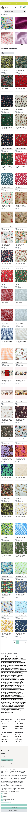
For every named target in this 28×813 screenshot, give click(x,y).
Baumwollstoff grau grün (7, 676)
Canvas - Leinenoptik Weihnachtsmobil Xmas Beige (6, 206)
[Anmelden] (16, 7)
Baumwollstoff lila (17, 688)
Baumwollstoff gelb (16, 672)
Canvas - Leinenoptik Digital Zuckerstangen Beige (21, 206)
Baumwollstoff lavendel (6, 688)
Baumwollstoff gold (5, 673)
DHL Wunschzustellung (8, 799)
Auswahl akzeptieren (14, 810)
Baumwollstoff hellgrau (17, 681)
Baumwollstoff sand (5, 699)
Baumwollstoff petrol (17, 693)
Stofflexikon (4, 766)
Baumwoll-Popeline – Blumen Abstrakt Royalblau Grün (7, 478)
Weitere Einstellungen (6, 802)
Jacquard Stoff (19, 738)
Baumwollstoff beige (6, 661)
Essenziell (5, 793)
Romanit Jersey (19, 728)
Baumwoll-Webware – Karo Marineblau (7, 342)
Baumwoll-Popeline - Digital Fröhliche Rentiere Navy (6, 109)
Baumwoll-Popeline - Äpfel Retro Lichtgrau (7, 575)
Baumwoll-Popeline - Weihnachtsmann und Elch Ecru (21, 128)
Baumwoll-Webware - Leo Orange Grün (7, 498)
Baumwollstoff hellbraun (18, 679)
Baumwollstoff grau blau (16, 675)
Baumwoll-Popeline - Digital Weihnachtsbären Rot (7, 284)
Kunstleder (4, 738)
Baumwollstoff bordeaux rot (20, 665)
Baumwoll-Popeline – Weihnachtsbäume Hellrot (21, 167)
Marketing (5, 796)
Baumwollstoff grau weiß (7, 678)
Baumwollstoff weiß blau (7, 712)
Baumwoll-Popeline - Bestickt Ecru (20, 478)
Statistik (5, 795)
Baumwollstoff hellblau (6, 679)
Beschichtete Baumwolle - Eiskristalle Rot (5, 303)
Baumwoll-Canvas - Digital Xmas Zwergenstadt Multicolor (20, 245)
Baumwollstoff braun (6, 666)
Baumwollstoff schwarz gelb (7, 702)
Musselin (3, 728)
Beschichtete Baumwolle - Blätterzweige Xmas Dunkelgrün (6, 89)
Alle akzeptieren (14, 804)
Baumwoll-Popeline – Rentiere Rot (21, 186)
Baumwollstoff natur (6, 692)
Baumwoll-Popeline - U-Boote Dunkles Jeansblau (20, 595)
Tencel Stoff (18, 734)
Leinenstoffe (4, 723)
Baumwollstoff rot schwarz (16, 698)
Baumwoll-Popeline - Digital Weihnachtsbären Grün (21, 284)
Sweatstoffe (4, 726)
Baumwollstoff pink (5, 695)
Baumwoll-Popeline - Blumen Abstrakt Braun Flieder (7, 459)
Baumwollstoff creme (6, 668)
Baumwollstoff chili (16, 666)
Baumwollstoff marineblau (18, 689)
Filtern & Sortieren (9, 53)
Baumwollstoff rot (5, 698)
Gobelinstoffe (18, 741)
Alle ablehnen (14, 807)
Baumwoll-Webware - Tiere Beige (21, 498)
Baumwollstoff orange (6, 693)
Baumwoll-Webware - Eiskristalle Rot (7, 323)
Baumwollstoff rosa (15, 695)
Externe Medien (6, 797)
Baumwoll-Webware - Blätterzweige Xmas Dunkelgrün (21, 70)
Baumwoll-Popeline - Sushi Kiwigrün (6, 537)
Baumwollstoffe (5, 721)
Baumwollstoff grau (5, 675)
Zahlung (3, 756)
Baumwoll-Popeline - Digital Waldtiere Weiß (7, 420)
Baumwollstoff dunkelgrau (18, 668)
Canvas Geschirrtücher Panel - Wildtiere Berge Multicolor (21, 381)
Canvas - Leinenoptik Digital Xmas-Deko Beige (20, 225)
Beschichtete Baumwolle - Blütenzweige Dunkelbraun (5, 70)
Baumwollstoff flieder (6, 672)
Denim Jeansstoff (19, 723)
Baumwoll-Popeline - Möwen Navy (20, 634)
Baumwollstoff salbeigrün (17, 699)
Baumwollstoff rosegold (19, 696)
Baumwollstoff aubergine (7, 659)
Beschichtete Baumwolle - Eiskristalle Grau (19, 303)
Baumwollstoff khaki (18, 683)
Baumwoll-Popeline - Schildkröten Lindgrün (21, 575)
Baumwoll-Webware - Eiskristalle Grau (21, 323)
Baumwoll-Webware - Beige (21, 517)
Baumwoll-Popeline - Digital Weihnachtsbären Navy (7, 264)
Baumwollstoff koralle (19, 685)
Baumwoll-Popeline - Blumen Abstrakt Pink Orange (20, 459)
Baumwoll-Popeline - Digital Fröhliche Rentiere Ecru (20, 109)
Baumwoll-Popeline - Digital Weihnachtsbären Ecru (21, 264)
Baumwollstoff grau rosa (19, 676)
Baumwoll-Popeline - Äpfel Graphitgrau (6, 595)
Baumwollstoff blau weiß (7, 665)
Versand (3, 753)
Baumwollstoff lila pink (6, 689)
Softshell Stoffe (5, 739)
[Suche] (24, 11)
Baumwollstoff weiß (16, 710)
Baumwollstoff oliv (15, 692)
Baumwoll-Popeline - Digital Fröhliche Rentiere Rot (20, 89)
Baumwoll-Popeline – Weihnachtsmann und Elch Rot (21, 148)
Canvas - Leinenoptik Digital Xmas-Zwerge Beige (6, 225)
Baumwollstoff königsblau (7, 685)
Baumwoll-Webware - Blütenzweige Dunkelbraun (7, 517)
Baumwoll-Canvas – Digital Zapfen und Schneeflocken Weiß (6, 245)
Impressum (19, 788)
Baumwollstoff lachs (16, 686)
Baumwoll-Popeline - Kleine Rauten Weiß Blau (20, 537)
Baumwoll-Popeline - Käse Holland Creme (6, 634)
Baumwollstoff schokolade (7, 700)
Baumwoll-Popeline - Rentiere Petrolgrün (6, 186)
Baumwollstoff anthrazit (18, 656)
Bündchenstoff (19, 726)
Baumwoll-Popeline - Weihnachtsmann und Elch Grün (7, 167)
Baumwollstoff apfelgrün (7, 658)
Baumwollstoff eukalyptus (21, 671)
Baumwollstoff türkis (6, 710)
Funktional (5, 800)
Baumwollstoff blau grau (19, 662)
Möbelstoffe (4, 741)
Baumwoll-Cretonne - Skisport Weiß (21, 361)
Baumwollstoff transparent (13, 709)
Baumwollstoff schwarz (19, 700)
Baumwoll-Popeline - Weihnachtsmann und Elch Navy (7, 148)
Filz (2, 734)
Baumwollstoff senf (12, 705)
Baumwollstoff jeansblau (7, 683)
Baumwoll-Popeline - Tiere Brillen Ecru (6, 614)
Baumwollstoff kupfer (6, 686)
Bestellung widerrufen (7, 760)
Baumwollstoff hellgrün (6, 682)
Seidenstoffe (18, 739)
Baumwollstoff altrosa (6, 656)
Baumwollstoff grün (18, 678)
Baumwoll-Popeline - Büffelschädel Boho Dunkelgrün (20, 556)
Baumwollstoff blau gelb (6, 662)
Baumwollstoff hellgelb (6, 681)
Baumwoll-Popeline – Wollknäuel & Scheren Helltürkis (21, 614)
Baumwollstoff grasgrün (16, 673)
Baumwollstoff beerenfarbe (19, 659)
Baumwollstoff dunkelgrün (7, 669)
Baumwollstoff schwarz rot (10, 703)
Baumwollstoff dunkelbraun (7, 671)
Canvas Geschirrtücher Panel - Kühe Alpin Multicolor (7, 400)
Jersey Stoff (18, 721)
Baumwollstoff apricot (18, 658)
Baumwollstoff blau (16, 661)
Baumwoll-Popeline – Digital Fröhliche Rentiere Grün (7, 128)
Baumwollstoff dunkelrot (20, 669)
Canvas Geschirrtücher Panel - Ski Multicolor (7, 381)
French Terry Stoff (19, 725)
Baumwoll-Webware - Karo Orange (7, 361)
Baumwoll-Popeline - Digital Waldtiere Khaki (7, 439)
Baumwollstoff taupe (12, 708)
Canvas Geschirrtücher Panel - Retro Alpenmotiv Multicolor (21, 400)
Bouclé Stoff (18, 736)
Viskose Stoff (4, 725)
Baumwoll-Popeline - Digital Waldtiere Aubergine (20, 420)
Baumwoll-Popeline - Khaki (6, 556)
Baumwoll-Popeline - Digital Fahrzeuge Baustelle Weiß (20, 439)
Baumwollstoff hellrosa (18, 682)
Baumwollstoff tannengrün (10, 706)
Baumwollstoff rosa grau (7, 696)
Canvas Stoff (4, 736)
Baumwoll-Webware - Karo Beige (21, 342)
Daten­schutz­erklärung (14, 791)
